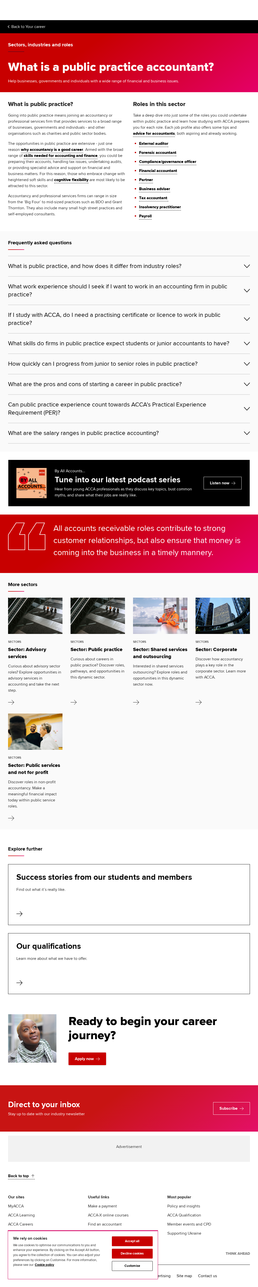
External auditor (153, 143)
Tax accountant (153, 197)
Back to (28, 26)
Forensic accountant (157, 152)
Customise (132, 1266)
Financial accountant (158, 170)
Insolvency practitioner (160, 207)
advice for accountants (154, 133)
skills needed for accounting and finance (61, 155)
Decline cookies (132, 1253)
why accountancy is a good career (52, 149)
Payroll (145, 216)
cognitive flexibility (71, 179)
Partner (146, 179)
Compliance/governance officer (167, 161)
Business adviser (154, 188)
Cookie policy (44, 1265)
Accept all (132, 1241)
